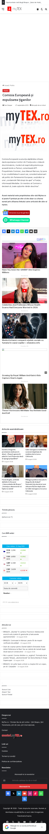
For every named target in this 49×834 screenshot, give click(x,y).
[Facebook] (4, 231)
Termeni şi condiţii (8, 756)
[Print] (35, 231)
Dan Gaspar (8, 105)
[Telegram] (26, 231)
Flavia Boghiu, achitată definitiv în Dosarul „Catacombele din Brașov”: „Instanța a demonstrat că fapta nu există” (12, 484)
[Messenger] (17, 231)
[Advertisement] (24, 45)
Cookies (5, 751)
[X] (8, 231)
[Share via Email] (31, 231)
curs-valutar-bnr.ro (13, 602)
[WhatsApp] (22, 231)
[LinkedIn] (13, 231)
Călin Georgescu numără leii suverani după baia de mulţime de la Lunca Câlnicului (35, 453)
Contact (5, 730)
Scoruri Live (6, 689)
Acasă (6, 85)
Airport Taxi (6, 692)
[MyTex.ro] (15, 9)
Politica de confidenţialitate (12, 761)
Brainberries (24, 275)
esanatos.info (24, 346)
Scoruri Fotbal (7, 694)
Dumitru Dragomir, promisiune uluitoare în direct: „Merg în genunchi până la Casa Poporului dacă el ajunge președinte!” (12, 454)
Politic (12, 85)
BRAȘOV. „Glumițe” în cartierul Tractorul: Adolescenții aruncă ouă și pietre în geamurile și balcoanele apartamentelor (23, 634)
